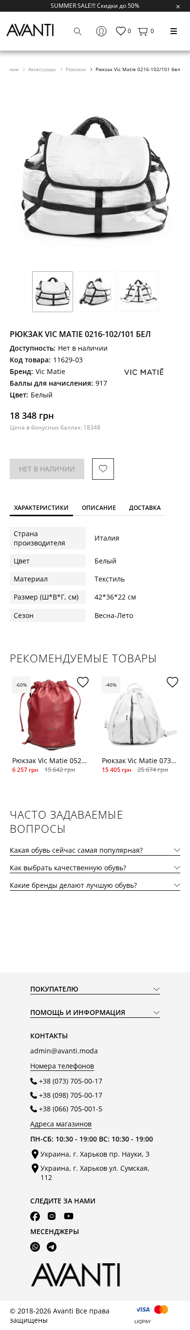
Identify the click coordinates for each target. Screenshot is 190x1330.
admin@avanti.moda (64, 1050)
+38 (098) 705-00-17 (70, 1095)
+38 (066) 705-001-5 (70, 1108)
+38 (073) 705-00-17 (70, 1081)
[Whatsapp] (35, 1247)
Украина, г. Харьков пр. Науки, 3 (95, 1154)
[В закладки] (103, 469)
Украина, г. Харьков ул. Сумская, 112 (95, 1172)
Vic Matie (50, 371)
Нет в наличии (47, 468)
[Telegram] (52, 1247)
